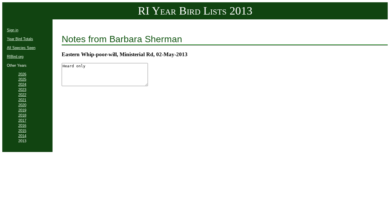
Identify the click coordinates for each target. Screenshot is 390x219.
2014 (22, 136)
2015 (22, 131)
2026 (22, 74)
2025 (22, 79)
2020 (22, 105)
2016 (22, 125)
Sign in (12, 30)
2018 (22, 115)
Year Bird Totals (20, 39)
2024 (22, 84)
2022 (22, 95)
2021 (22, 100)
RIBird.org (15, 56)
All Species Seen (21, 48)
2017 (22, 120)
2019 (22, 110)
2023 (22, 90)
